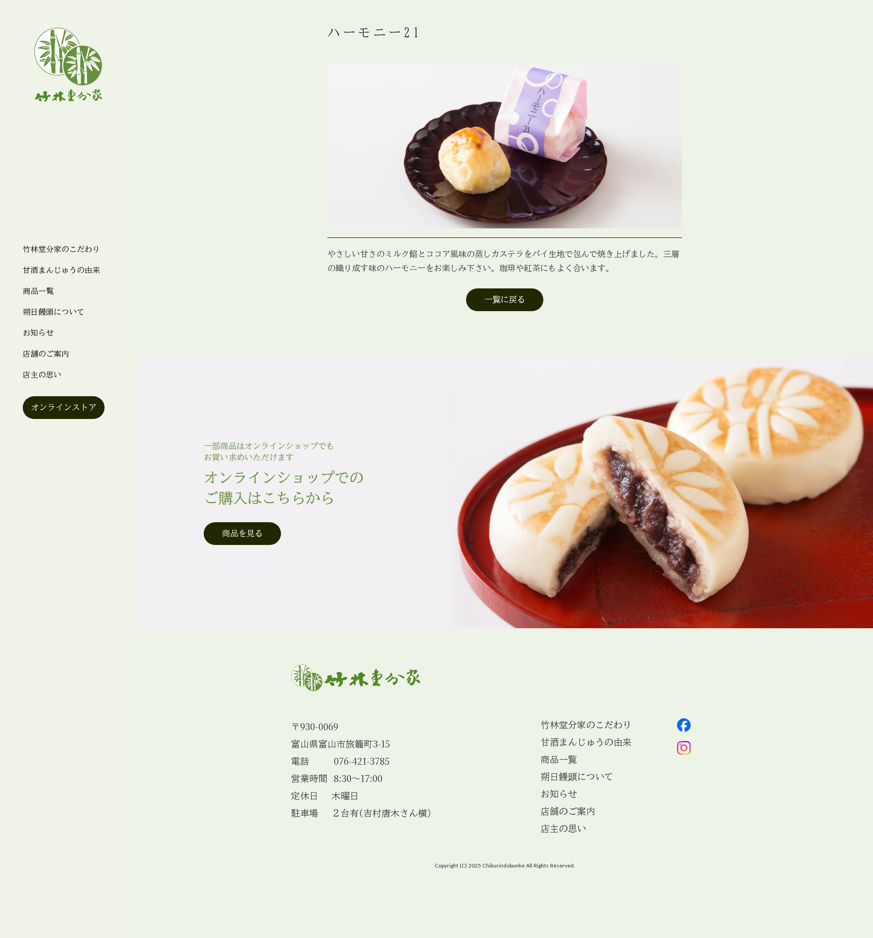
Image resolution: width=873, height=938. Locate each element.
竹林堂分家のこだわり (61, 249)
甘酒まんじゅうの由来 (61, 270)
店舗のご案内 (46, 354)
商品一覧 (38, 291)
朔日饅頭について (54, 312)
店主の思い (42, 374)
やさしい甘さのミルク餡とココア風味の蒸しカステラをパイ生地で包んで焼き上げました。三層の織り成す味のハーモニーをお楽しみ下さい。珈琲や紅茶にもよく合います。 (503, 261)
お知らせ (559, 793)
